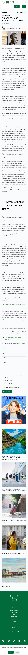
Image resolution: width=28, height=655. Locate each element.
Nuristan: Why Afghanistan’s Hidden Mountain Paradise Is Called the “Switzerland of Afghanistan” (12, 458)
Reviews (3, 29)
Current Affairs (9, 28)
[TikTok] (14, 641)
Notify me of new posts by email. (11, 387)
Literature (20, 28)
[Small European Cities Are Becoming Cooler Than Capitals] (14, 570)
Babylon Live (14, 630)
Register (16, 6)
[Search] (23, 2)
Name (4, 348)
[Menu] (25, 2)
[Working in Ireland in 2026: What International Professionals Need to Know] (14, 474)
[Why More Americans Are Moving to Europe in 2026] (14, 506)
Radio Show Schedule (14, 631)
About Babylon (14, 610)
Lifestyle (15, 28)
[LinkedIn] (19, 641)
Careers (14, 614)
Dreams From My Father (15, 128)
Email (4, 353)
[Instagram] (9, 641)
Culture (3, 28)
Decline (17, 652)
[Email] (25, 641)
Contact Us (14, 612)
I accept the (9, 380)
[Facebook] (3, 641)
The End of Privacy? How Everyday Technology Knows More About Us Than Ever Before (13, 553)
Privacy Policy (11, 380)
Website (5, 357)
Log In (24, 6)
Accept (10, 652)
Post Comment (6, 391)
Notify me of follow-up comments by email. (14, 383)
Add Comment (6, 362)
